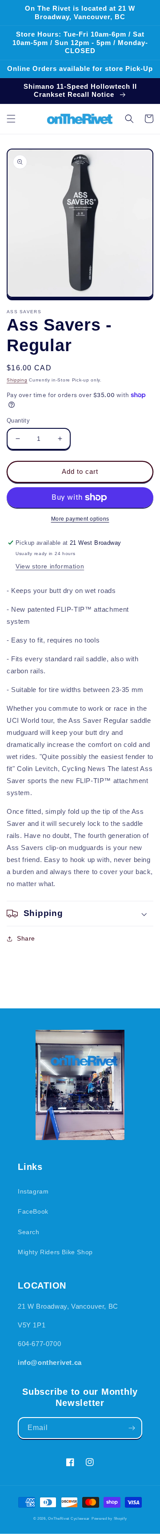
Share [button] (26, 938)
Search (29, 1231)
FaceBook (33, 1211)
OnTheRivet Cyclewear (69, 1518)
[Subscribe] (131, 1428)
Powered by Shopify (109, 1518)
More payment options (80, 519)
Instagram (33, 1191)
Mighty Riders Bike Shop (55, 1252)
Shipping (17, 379)
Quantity (18, 420)
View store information (50, 566)
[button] (11, 119)
